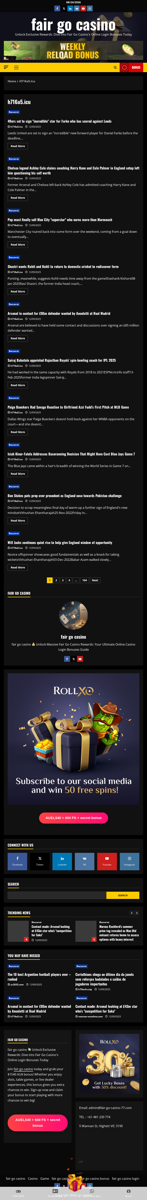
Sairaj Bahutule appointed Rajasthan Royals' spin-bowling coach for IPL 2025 (62, 360)
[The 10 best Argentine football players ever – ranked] (40, 966)
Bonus (136, 67)
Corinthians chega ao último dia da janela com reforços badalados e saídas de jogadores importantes (104, 979)
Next (95, 580)
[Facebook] (67, 659)
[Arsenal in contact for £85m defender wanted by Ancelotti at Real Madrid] (40, 998)
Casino (33, 1178)
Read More (19, 146)
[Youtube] (80, 659)
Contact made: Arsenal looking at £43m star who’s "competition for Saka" (18, 931)
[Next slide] (137, 912)
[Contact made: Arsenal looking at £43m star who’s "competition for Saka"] (107, 998)
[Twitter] (73, 659)
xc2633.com (17, 984)
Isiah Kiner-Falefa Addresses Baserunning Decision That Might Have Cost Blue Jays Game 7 (71, 453)
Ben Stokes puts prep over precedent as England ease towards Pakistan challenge (65, 495)
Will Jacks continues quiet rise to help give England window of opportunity (60, 542)
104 (84, 580)
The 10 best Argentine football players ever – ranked (39, 977)
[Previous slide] (131, 912)
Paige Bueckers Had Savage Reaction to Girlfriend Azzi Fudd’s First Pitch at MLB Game (68, 407)
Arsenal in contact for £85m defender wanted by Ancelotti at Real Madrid (59, 313)
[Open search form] (115, 67)
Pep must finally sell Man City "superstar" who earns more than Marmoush (60, 219)
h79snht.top (85, 989)
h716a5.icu (17, 126)
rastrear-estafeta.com (90, 1016)
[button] (6, 67)
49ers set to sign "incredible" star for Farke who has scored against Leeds (60, 121)
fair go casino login (125, 1178)
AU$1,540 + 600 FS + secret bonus (74, 818)
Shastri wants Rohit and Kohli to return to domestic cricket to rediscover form (63, 266)
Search (13, 884)
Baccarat (14, 112)
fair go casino (73, 23)
